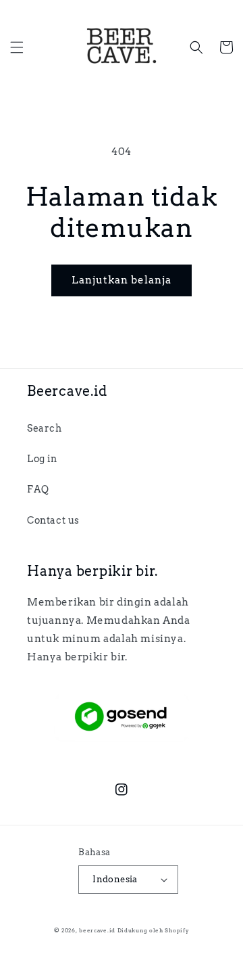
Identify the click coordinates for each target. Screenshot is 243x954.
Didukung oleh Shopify (153, 930)
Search (44, 428)
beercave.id (97, 930)
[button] (17, 47)
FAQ (38, 489)
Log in (42, 458)
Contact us (53, 520)
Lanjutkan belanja (121, 280)
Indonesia (115, 879)
